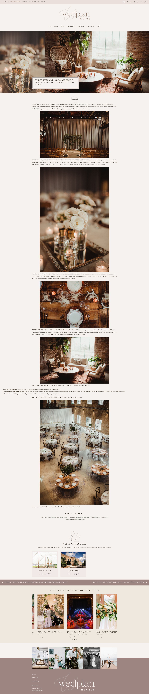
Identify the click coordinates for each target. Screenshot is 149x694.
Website (41, 574)
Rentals (43, 517)
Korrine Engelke (80, 520)
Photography (72, 517)
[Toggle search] (124, 2)
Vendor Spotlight (74, 100)
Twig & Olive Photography (82, 517)
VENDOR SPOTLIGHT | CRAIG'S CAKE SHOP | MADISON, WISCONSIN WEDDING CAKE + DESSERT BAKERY (35, 582)
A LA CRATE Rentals (80, 104)
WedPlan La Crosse (39, 1)
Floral (92, 517)
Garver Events (63, 517)
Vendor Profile (77, 507)
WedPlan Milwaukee (27, 1)
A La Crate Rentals (50, 517)
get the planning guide (142, 2)
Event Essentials (44, 571)
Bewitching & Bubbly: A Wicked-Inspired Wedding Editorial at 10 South (69, 633)
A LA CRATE (36, 109)
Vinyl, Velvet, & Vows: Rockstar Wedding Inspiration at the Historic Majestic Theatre (99, 633)
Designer (73, 519)
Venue (58, 517)
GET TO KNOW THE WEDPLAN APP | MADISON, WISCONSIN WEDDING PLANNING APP (119, 582)
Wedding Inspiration (32, 638)
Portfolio (48, 574)
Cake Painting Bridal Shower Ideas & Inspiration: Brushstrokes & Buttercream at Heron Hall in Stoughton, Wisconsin (41, 633)
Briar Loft (97, 517)
